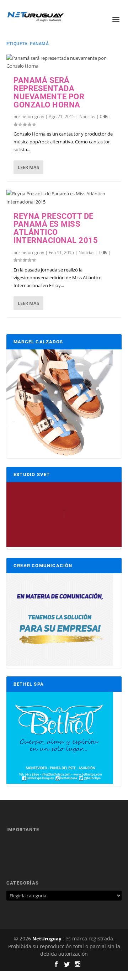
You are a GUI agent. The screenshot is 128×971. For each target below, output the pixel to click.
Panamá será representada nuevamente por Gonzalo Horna (49, 92)
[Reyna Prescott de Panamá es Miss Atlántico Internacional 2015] (64, 197)
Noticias (87, 117)
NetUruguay (46, 938)
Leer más (28, 167)
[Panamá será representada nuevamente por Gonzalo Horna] (64, 62)
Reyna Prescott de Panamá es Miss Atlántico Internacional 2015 (56, 228)
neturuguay (32, 117)
